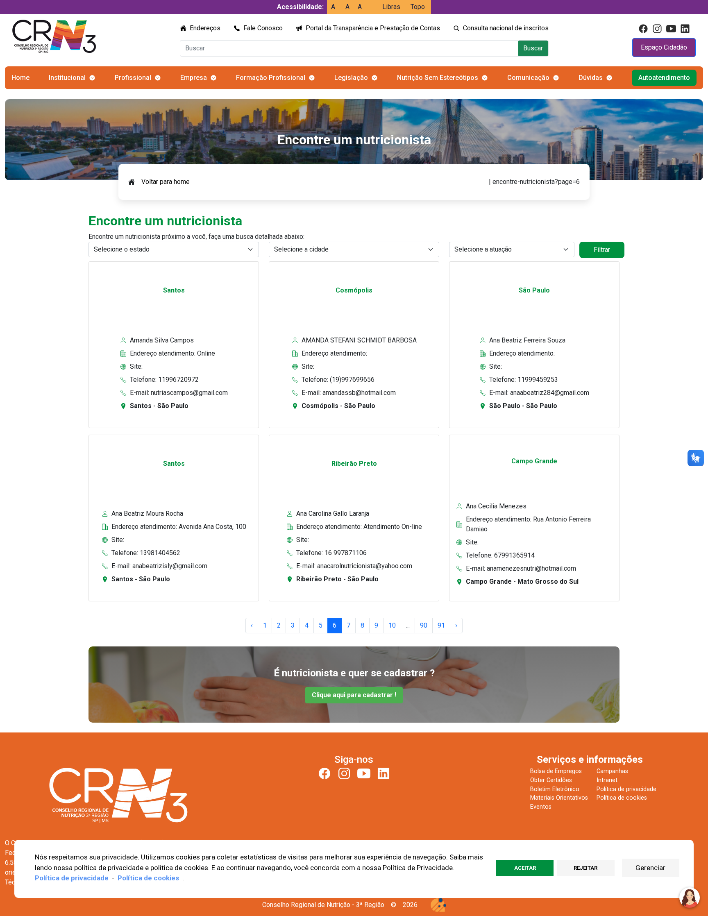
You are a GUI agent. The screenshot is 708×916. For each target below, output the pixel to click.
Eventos (540, 806)
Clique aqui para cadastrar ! (354, 695)
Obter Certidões (551, 780)
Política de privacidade (626, 789)
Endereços (205, 28)
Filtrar (602, 250)
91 (441, 625)
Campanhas (612, 771)
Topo (418, 7)
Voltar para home (165, 182)
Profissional (133, 78)
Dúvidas (591, 78)
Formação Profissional (270, 78)
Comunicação (528, 78)
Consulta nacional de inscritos (506, 28)
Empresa (193, 78)
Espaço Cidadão (664, 47)
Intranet (607, 780)
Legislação (351, 78)
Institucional (67, 78)
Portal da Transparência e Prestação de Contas (373, 28)
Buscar (533, 48)
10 (392, 625)
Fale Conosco (263, 28)
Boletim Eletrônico (554, 789)
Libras (391, 7)
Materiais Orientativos (559, 797)
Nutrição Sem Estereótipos (437, 78)
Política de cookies (622, 797)
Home (20, 78)
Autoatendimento (664, 78)
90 (423, 625)
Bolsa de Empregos (556, 771)
